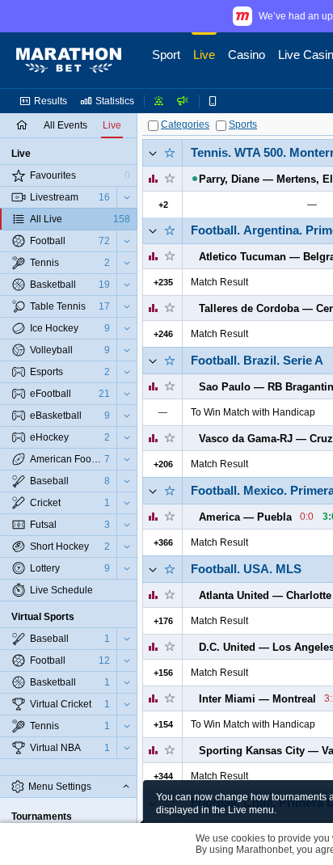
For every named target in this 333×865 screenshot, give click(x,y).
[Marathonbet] (68, 60)
